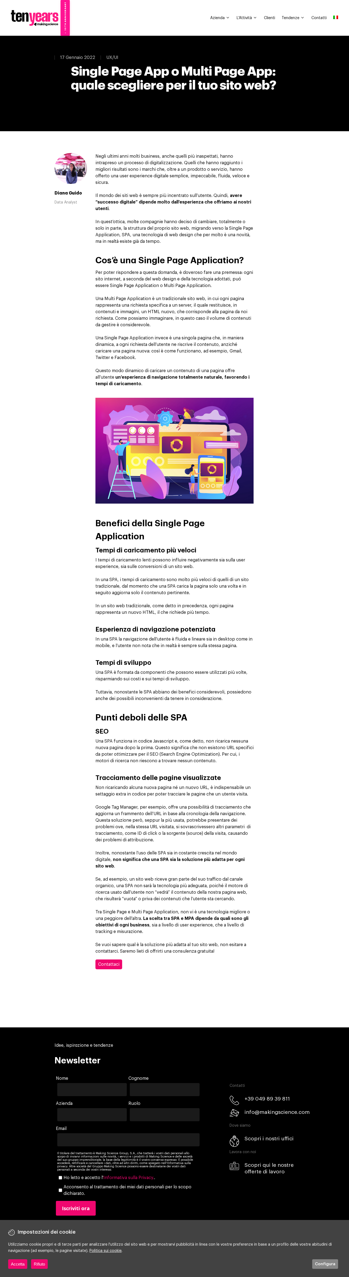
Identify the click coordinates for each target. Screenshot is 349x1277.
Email (61, 1128)
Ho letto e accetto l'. (109, 1178)
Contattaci (108, 964)
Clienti (269, 18)
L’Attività (244, 18)
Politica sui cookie (105, 1251)
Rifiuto (39, 1264)
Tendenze (290, 18)
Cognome (138, 1078)
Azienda (217, 18)
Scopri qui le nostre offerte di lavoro (269, 1168)
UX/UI (112, 57)
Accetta (18, 1264)
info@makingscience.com (277, 1112)
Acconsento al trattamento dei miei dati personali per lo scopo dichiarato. (127, 1190)
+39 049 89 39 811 (267, 1098)
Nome (62, 1078)
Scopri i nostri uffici (269, 1138)
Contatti (319, 18)
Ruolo (134, 1103)
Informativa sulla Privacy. (128, 1178)
